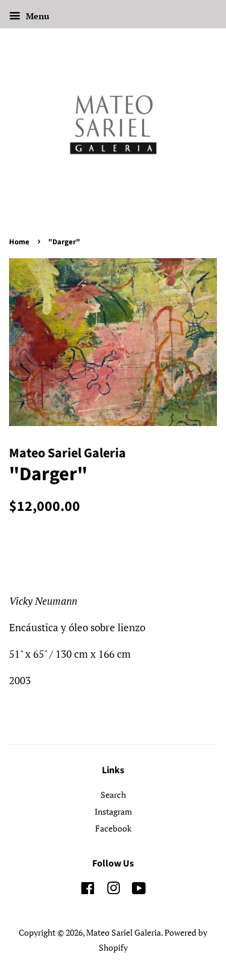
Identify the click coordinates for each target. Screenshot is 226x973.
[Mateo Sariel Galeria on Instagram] (113, 890)
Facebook (113, 828)
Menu (36, 16)
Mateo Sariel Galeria (123, 932)
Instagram (113, 811)
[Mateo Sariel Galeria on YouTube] (139, 890)
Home (19, 241)
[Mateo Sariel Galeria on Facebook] (88, 890)
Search (113, 794)
